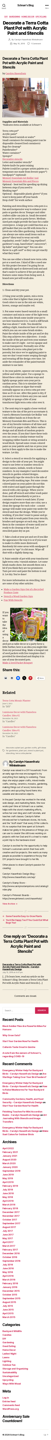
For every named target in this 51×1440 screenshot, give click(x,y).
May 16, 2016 (19, 43)
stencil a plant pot (35, 750)
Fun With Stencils (13, 600)
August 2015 (9, 1302)
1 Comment (36, 43)
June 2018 (8, 1193)
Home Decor (27, 17)
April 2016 (7, 1276)
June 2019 (8, 1174)
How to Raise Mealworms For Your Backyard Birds (24, 1089)
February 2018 (10, 1208)
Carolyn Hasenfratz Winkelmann (28, 39)
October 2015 (9, 1294)
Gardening (14, 17)
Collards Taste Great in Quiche (18, 1047)
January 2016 (9, 1287)
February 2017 (10, 1249)
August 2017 (9, 1227)
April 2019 (7, 1182)
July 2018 (7, 1189)
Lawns (5, 1357)
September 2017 (11, 1223)
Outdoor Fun (9, 1365)
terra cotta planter (23, 753)
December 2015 (11, 1291)
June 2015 (8, 1309)
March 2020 (9, 1163)
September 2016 (11, 1261)
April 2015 (7, 1313)
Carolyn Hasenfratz (16, 73)
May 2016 (7, 1272)
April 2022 (8, 1148)
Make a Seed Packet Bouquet (17, 662)
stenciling (10, 753)
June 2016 (8, 1268)
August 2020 (9, 1159)
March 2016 (8, 1279)
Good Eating (9, 1346)
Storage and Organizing (15, 1368)
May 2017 (7, 1238)
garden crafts (31, 747)
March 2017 (8, 1246)
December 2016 (11, 1253)
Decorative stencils (12, 159)
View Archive (9, 903)
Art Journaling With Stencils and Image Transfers (24, 1118)
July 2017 (7, 1231)
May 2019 (7, 1178)
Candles (6, 1335)
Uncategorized (10, 1376)
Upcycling (41, 17)
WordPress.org (10, 1409)
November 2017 (11, 1216)
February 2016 (10, 1283)
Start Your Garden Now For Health (20, 1041)
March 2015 (8, 1317)
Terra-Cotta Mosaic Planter (16, 700)
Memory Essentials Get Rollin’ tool (20, 178)
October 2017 (9, 1219)
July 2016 (7, 1264)
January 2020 (10, 1167)
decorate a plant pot (15, 747)
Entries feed (8, 1401)
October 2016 (9, 1257)
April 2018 (7, 1201)
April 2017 (7, 1242)
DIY (6, 17)
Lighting (6, 1361)
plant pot (23, 750)
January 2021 (9, 1156)
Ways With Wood (11, 1383)
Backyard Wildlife (12, 1331)
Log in (5, 1397)
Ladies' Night (9, 1353)
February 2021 (10, 1152)
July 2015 (7, 1306)
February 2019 (10, 1186)
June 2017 (8, 1234)
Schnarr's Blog (25, 5)
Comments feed (11, 1405)
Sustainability (9, 1372)
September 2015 (11, 1298)
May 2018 (7, 1197)
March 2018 (8, 1204)
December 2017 (11, 1212)
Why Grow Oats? (11, 1035)
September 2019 (11, 1171)
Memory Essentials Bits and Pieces (20, 181)
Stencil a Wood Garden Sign (18, 596)
